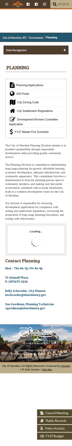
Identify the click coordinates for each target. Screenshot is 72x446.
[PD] (36, 4)
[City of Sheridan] (18, 4)
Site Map (47, 369)
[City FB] (28, 4)
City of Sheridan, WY (14, 37)
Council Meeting (56, 413)
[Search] (54, 4)
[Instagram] (44, 4)
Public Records (55, 421)
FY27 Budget (55, 436)
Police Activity (55, 428)
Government (36, 37)
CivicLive (65, 366)
